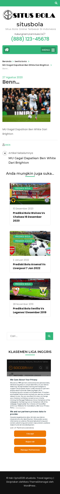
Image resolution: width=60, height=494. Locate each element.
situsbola (30, 24)
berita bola (21, 61)
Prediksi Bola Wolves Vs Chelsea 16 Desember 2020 (29, 217)
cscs (7, 145)
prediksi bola (23, 188)
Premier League (23, 241)
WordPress (29, 485)
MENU (46, 49)
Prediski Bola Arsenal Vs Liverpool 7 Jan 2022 (29, 266)
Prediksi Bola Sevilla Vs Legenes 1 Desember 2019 (29, 310)
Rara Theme (30, 481)
